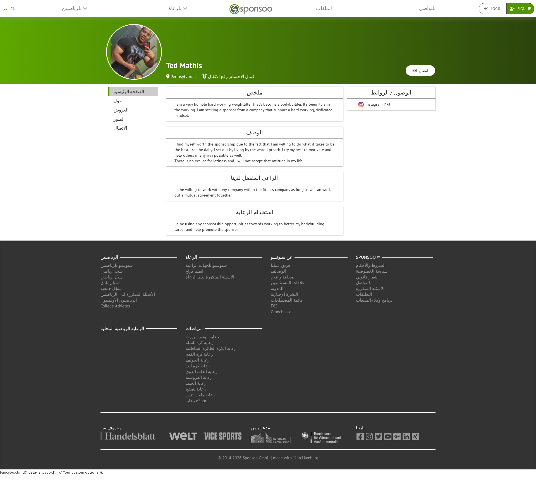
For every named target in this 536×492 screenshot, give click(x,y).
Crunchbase (281, 311)
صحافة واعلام (283, 277)
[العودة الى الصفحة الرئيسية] (250, 8)
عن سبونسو (282, 257)
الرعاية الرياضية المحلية (122, 328)
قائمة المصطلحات (287, 300)
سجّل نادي (109, 282)
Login (495, 8)
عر (5, 8)
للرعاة (176, 8)
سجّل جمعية (111, 288)
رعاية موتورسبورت (202, 336)
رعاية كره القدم (199, 354)
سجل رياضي (111, 271)
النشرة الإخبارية (284, 294)
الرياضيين (109, 257)
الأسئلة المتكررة (370, 288)
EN (13, 8)
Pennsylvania (183, 76)
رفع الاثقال (218, 76)
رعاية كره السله (199, 342)
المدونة (277, 288)
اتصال (422, 70)
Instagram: (377, 104)
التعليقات (364, 294)
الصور (119, 119)
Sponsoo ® (368, 257)
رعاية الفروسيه (199, 377)
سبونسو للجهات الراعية (206, 265)
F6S (274, 306)
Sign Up (523, 8)
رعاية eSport (197, 400)
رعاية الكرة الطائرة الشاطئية (211, 348)
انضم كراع (194, 271)
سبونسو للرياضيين (116, 265)
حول (118, 100)
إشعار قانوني (367, 277)
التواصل (363, 282)
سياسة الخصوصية (372, 271)
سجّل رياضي (111, 277)
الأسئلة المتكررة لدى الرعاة (210, 277)
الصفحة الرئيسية (129, 91)
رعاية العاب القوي (201, 371)
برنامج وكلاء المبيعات (374, 300)
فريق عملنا (280, 265)
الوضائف (278, 271)
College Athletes (115, 306)
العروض (121, 110)
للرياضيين (72, 8)
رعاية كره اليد (198, 366)
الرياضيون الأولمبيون (118, 300)
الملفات (324, 8)
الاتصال (120, 128)
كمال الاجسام (242, 76)
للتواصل (427, 8)
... (19, 8)
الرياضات (194, 328)
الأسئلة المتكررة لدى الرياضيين (127, 294)
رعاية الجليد (196, 383)
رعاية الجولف (197, 360)
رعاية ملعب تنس (200, 395)
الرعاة (191, 257)
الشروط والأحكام (371, 265)
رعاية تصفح (196, 389)
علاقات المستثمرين (288, 282)
